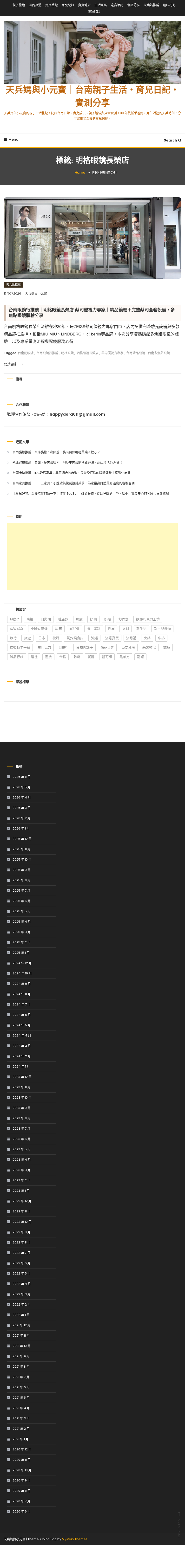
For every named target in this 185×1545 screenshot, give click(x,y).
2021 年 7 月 (21, 1377)
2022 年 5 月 (22, 1273)
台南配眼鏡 (25, 353)
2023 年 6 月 (22, 1139)
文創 (125, 628)
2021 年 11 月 (21, 1335)
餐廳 (91, 656)
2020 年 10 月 (22, 1470)
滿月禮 (131, 638)
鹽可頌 (107, 656)
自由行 (64, 647)
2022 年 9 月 (22, 1232)
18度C (14, 619)
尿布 (58, 628)
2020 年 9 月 (22, 1480)
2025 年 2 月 (22, 942)
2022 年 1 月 (21, 1315)
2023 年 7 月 (21, 1128)
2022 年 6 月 (22, 1263)
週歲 (48, 656)
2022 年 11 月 (22, 1211)
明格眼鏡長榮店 (88, 353)
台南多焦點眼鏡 (159, 353)
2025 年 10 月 (22, 859)
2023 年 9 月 (22, 1108)
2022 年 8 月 (22, 1242)
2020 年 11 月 (22, 1459)
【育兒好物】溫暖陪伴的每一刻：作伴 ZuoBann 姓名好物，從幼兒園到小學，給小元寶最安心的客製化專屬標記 (91, 493)
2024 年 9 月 (22, 983)
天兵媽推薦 (151, 5)
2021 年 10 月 (22, 1346)
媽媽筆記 (51, 5)
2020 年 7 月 (21, 1501)
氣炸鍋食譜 (75, 638)
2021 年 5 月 (21, 1397)
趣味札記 (169, 5)
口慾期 (46, 619)
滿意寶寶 (112, 638)
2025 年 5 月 (22, 911)
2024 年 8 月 (22, 994)
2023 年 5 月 (22, 1149)
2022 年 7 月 (21, 1252)
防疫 (76, 656)
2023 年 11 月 (22, 1087)
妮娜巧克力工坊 (148, 619)
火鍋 (147, 638)
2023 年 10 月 (22, 1097)
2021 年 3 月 (21, 1418)
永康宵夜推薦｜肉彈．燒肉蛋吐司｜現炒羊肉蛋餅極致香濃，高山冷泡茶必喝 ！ (68, 462)
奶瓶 (107, 619)
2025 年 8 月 (22, 880)
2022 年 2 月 (22, 1304)
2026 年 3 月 (22, 807)
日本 (41, 638)
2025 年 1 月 (21, 952)
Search (170, 140)
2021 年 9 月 (21, 1356)
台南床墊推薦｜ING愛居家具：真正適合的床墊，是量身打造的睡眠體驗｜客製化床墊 (72, 472)
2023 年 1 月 (21, 1190)
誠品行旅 (16, 656)
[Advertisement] (92, 556)
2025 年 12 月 (22, 839)
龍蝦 (140, 656)
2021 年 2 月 (21, 1428)
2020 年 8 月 (22, 1490)
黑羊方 (124, 656)
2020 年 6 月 (22, 1511)
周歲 (79, 619)
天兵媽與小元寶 (36, 293)
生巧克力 (44, 647)
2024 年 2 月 (22, 1056)
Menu (13, 139)
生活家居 (100, 5)
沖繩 (94, 638)
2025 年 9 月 (22, 870)
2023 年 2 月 (22, 1180)
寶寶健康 (84, 5)
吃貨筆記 (117, 5)
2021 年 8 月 (21, 1366)
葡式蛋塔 (128, 647)
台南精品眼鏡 (135, 353)
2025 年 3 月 (22, 932)
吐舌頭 (63, 619)
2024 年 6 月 (22, 1014)
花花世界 (107, 647)
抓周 (111, 628)
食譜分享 (133, 5)
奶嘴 (93, 619)
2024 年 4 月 (22, 1035)
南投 (29, 619)
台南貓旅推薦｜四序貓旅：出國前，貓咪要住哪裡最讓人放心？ (56, 452)
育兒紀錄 (68, 5)
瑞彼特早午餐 (20, 647)
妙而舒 (124, 619)
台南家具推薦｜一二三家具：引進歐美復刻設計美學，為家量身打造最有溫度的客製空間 (74, 483)
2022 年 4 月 (22, 1283)
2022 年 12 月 (22, 1201)
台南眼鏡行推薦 (47, 353)
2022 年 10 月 (22, 1221)
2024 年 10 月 (22, 973)
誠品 (166, 647)
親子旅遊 (19, 5)
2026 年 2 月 (22, 818)
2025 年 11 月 (22, 849)
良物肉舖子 (84, 647)
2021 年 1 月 (21, 1439)
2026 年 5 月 (22, 787)
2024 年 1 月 (21, 1066)
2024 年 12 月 (22, 963)
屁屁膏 (74, 628)
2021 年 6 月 (21, 1387)
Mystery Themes (74, 1539)
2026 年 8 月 (22, 776)
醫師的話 (94, 11)
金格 (62, 656)
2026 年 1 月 (21, 828)
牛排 (161, 638)
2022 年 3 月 (22, 1294)
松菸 (56, 638)
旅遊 (27, 638)
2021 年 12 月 (22, 1325)
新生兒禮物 (162, 628)
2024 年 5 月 (22, 1025)
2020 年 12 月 (22, 1449)
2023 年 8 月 (22, 1118)
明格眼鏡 (67, 353)
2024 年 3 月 (22, 1045)
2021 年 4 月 (21, 1408)
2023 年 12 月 (22, 1077)
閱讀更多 (11, 364)
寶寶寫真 (16, 628)
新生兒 (141, 628)
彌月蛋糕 (93, 628)
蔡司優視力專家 (112, 353)
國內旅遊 (35, 5)
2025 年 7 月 (21, 890)
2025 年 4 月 (22, 921)
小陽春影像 (39, 628)
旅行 (13, 638)
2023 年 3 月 (22, 1170)
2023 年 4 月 (22, 1159)
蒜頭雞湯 (149, 647)
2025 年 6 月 (22, 901)
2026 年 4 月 (22, 797)
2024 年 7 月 (22, 1004)
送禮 (34, 656)
